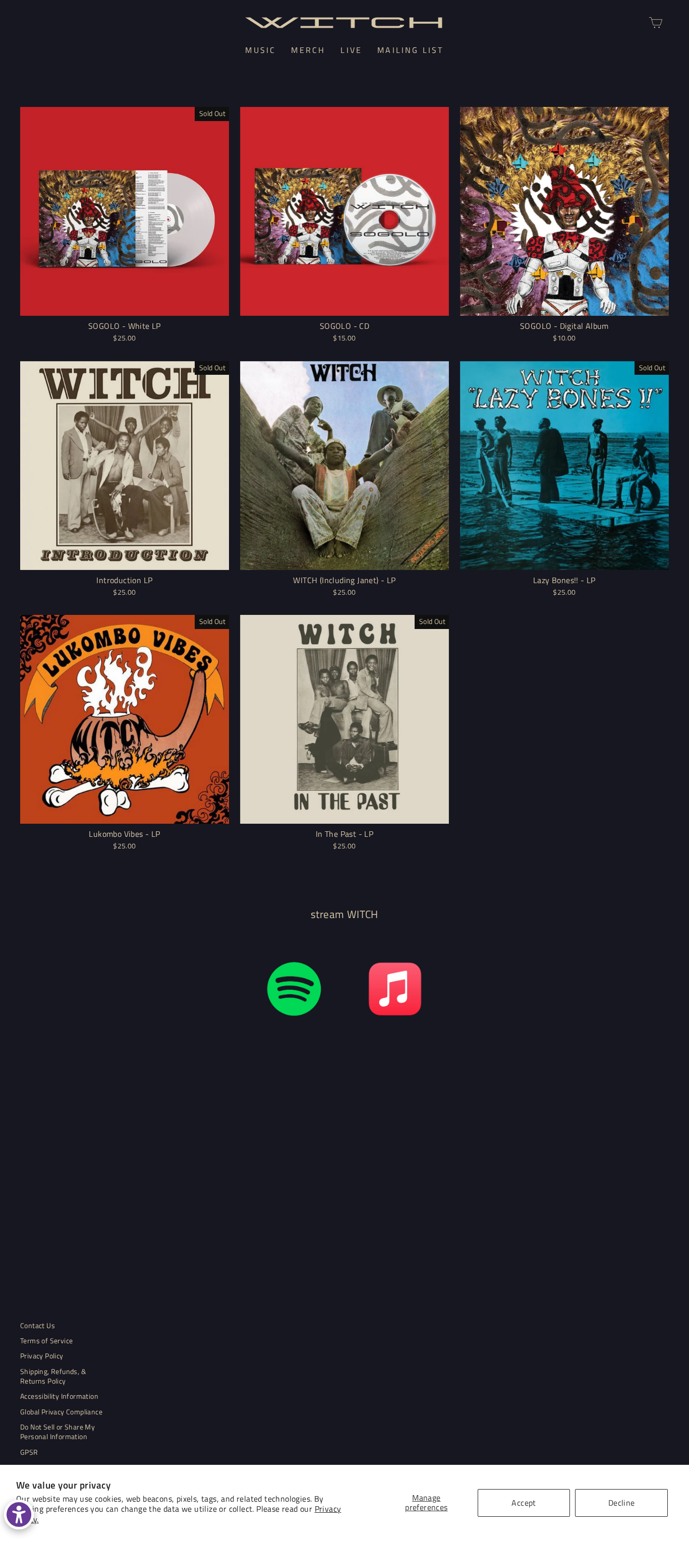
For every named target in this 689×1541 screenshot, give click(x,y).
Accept (523, 1503)
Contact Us (37, 1326)
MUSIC (260, 50)
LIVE (351, 50)
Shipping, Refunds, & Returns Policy (53, 1376)
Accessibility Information (59, 1396)
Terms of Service (46, 1341)
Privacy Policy (42, 1356)
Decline (621, 1503)
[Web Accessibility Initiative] (19, 1514)
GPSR (29, 1452)
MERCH (308, 50)
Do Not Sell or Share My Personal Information (57, 1432)
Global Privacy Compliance (61, 1412)
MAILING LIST (410, 50)
